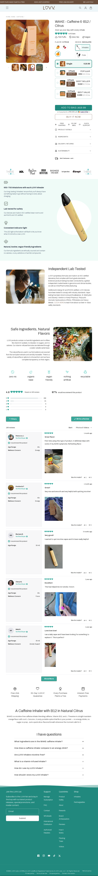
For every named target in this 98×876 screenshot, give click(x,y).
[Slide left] (8, 41)
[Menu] (7, 8)
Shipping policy (54, 873)
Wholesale (47, 816)
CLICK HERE (59, 303)
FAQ (45, 805)
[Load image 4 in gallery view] (39, 67)
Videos (61, 847)
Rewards (62, 811)
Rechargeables (79, 802)
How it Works (61, 831)
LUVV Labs (15, 871)
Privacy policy (29, 873)
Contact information (68, 873)
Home (8, 16)
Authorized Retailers (48, 831)
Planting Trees (62, 839)
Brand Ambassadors (64, 817)
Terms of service (41, 873)
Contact (47, 811)
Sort (71, 428)
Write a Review (84, 419)
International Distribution (48, 822)
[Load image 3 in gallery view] (23, 67)
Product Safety (62, 798)
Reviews (62, 824)
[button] (80, 8)
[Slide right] (46, 41)
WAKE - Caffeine (17, 16)
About (61, 805)
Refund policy (86, 871)
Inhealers (77, 797)
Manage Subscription (48, 798)
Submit (22, 818)
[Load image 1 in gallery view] (15, 67)
